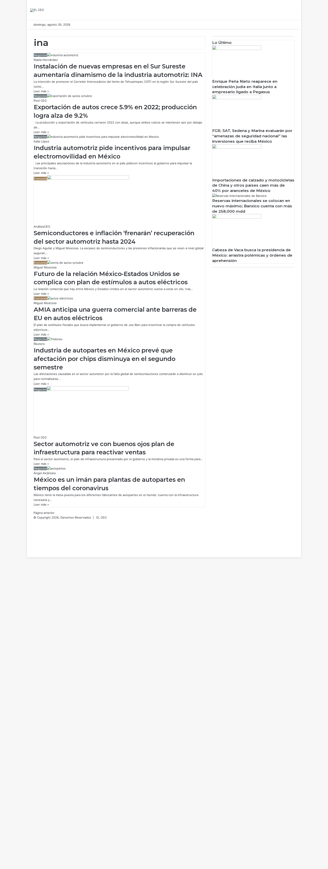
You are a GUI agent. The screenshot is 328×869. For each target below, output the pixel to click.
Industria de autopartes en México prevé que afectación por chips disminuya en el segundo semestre (104, 359)
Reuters (39, 344)
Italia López (41, 141)
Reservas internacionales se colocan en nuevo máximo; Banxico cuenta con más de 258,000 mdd (252, 206)
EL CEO (101, 517)
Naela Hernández (46, 60)
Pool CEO (40, 100)
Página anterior (43, 513)
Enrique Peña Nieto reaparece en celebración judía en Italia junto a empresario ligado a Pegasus (244, 86)
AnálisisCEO (42, 226)
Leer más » (41, 91)
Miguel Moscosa (45, 267)
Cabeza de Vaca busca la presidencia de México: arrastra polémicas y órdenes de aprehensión (252, 255)
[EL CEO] (37, 10)
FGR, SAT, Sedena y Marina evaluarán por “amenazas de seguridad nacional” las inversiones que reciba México (252, 136)
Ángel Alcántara (45, 473)
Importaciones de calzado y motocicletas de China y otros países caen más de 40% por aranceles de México (253, 185)
